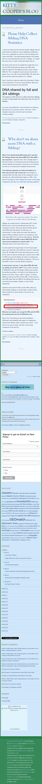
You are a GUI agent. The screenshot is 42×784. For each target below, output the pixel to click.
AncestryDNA (23, 501)
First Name (6, 451)
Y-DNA (28, 540)
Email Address (20, 443)
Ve (25, 537)
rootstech (19, 533)
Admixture (27, 493)
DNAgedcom (33, 513)
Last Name (6, 459)
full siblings (15, 119)
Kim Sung (4, 669)
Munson (25, 528)
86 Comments (6, 342)
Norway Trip (18, 530)
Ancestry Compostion (19, 498)
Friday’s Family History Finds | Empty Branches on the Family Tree (19, 648)
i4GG (35, 526)
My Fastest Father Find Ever (12, 584)
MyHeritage (16, 753)
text (6, 473)
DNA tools (26, 511)
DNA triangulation (33, 511)
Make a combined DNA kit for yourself (11, 650)
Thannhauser (19, 535)
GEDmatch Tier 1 (31, 520)
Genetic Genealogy (32, 118)
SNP (38, 533)
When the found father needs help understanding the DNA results (18, 666)
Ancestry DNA (30, 498)
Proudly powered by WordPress (15, 741)
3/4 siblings (9, 119)
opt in (10, 533)
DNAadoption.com (24, 513)
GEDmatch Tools (9, 523)
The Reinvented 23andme (11, 564)
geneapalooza (21, 523)
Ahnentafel (27, 496)
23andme (15, 52)
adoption (4, 496)
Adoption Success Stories (15, 496)
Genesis (27, 523)
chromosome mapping (12, 506)
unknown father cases (7, 537)
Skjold (35, 533)
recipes (14, 533)
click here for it (14, 65)
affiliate (9, 425)
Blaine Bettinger (27, 504)
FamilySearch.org (25, 769)
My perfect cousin (32, 528)
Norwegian (25, 530)
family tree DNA (24, 516)
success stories (9, 535)
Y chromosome (14, 540)
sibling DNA (22, 119)
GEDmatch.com (27, 314)
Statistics (4, 336)
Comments (6, 701)
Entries (5, 697)
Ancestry (9, 498)
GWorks (21, 526)
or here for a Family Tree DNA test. (31, 399)
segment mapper (28, 533)
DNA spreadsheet (34, 508)
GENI (3, 526)
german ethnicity (14, 526)
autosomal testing (14, 504)
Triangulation (32, 535)
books (34, 504)
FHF (3, 520)
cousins (26, 506)
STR (3, 535)
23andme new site (18, 493)
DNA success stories (16, 511)
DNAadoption (15, 513)
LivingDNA (9, 760)
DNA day (31, 506)
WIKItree (30, 538)
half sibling (26, 526)
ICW (38, 526)
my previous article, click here (21, 110)
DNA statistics (5, 511)
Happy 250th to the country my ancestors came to (18, 558)
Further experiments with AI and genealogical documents (19, 571)
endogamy (4, 515)
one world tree (5, 533)
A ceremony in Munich (10, 555)
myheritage (6, 530)
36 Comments (6, 123)
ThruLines (25, 535)
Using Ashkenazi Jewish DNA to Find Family (22, 672)
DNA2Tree (9, 513)
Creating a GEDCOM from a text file (11, 655)
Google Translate (36, 376)
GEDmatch (34, 52)
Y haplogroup (22, 540)
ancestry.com (11, 502)
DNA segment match (23, 508)
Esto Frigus (11, 516)
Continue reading (8, 114)
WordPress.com (13, 743)
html (6, 470)
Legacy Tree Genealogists (26, 779)
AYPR (21, 504)
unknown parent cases (19, 537)
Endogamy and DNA (16, 687)
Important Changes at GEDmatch (10, 660)
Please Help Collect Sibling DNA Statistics (22, 38)
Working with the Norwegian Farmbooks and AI (17, 577)
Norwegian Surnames (34, 530)
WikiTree (17, 729)
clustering (21, 506)
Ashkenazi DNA (6, 504)
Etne (16, 516)
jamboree (4, 528)
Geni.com (7, 526)
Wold (34, 538)
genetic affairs (34, 523)
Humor (31, 526)
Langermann (10, 528)
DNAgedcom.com (11, 777)
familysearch (35, 516)
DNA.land (4, 513)
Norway (12, 530)
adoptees (33, 493)
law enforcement (18, 528)
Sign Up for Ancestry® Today (26, 397)
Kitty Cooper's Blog (21, 9)
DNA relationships (24, 336)
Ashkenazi (34, 502)
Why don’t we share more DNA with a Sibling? (23, 144)
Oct (3, 33)
